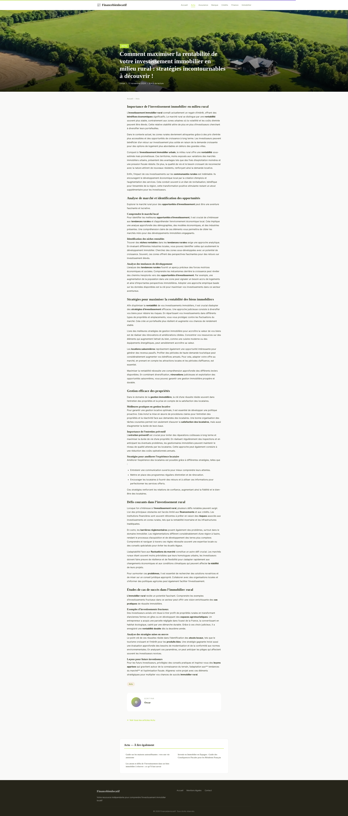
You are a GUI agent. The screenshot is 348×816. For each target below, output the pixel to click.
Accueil (184, 5)
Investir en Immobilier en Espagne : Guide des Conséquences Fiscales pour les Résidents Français (199, 755)
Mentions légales (194, 790)
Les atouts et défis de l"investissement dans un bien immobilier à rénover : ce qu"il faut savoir (147, 765)
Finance (234, 5)
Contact (208, 790)
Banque (214, 5)
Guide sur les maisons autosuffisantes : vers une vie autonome (148, 755)
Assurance (203, 5)
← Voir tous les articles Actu (141, 720)
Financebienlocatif (112, 5)
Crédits (224, 5)
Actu (193, 5)
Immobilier (246, 5)
